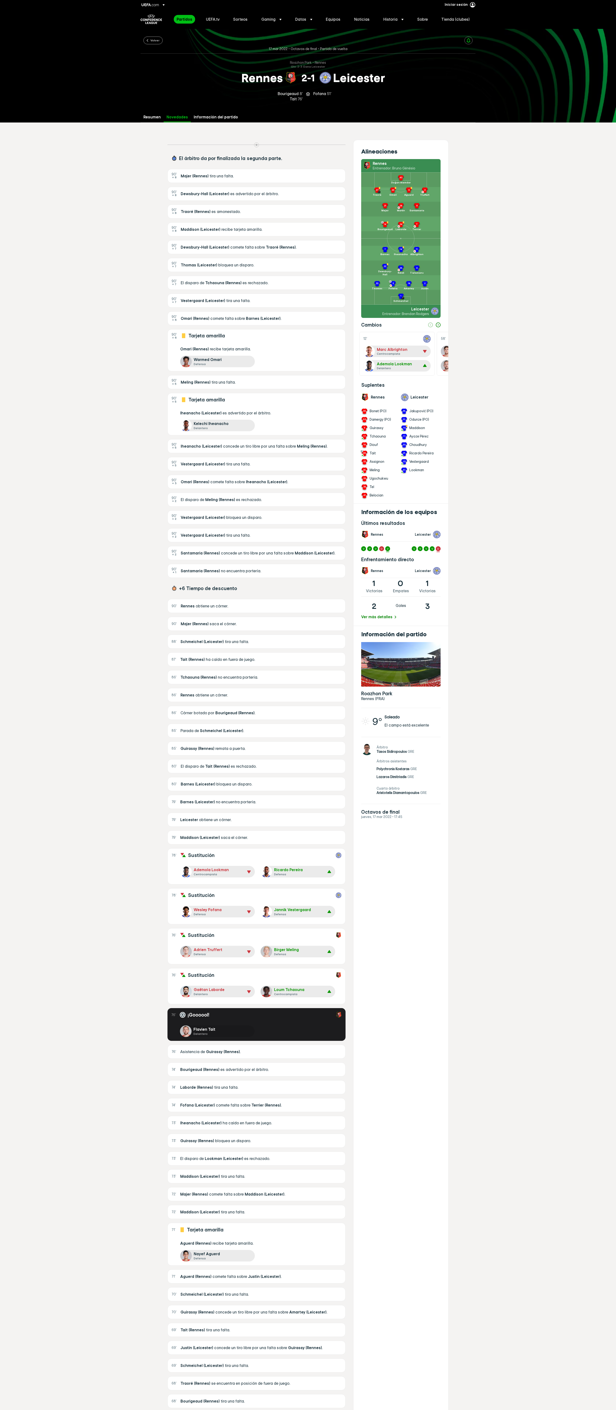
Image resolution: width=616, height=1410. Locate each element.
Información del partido (216, 117)
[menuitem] (185, 19)
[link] (184, 19)
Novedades (177, 117)
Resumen (152, 117)
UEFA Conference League (151, 19)
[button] (271, 19)
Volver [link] (155, 40)
